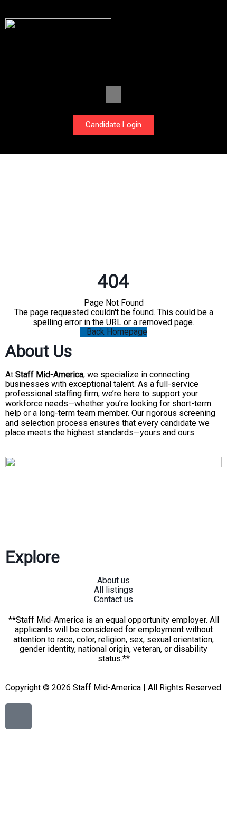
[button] (113, 94)
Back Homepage (117, 332)
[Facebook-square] (18, 716)
